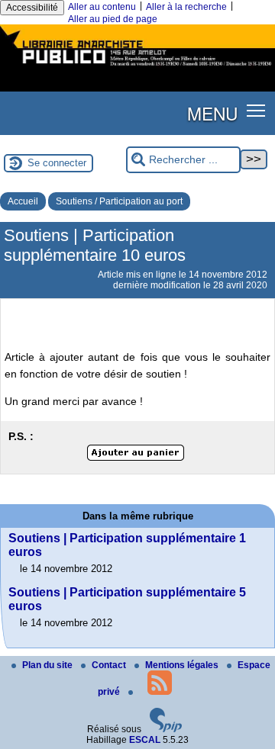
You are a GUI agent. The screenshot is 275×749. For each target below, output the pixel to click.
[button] (256, 110)
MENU (212, 113)
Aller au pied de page (112, 19)
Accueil (23, 201)
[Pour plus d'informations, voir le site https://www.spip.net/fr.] (166, 729)
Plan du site (48, 665)
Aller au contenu (102, 7)
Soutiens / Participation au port (119, 201)
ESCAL (144, 740)
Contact (110, 665)
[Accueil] (137, 67)
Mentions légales (183, 665)
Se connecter (57, 163)
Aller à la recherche (186, 7)
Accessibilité (32, 7)
